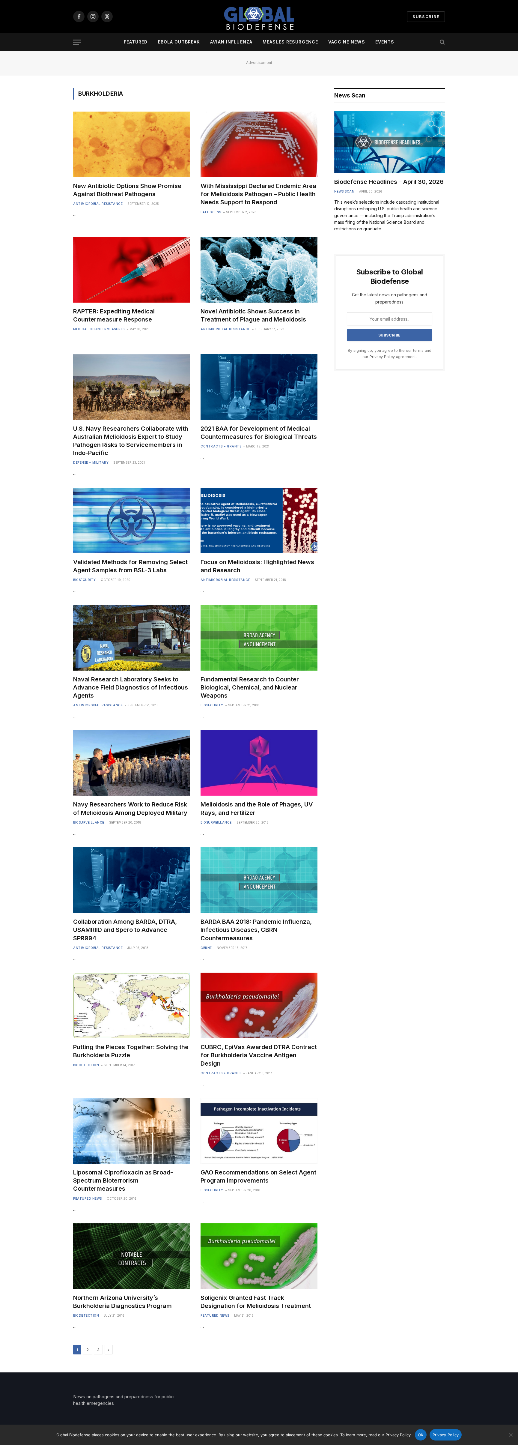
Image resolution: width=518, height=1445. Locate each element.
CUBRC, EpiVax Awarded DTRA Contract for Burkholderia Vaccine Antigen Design (259, 1055)
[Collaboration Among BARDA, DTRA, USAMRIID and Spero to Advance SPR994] (131, 880)
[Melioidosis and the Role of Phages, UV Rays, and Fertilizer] (259, 763)
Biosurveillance (88, 822)
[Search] (442, 42)
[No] (511, 1435)
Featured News (87, 1198)
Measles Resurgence (290, 41)
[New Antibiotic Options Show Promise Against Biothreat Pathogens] (131, 144)
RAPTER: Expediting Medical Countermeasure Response (114, 315)
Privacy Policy (382, 357)
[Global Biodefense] (259, 16)
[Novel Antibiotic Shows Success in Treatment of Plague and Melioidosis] (259, 270)
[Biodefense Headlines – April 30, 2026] (389, 142)
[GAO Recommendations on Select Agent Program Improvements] (259, 1131)
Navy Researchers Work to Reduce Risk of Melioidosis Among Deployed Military (130, 808)
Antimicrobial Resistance (98, 203)
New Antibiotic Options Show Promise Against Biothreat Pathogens (127, 190)
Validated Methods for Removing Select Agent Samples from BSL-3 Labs (130, 566)
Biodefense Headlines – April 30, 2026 (389, 181)
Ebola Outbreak (179, 41)
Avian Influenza (231, 41)
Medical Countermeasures (99, 329)
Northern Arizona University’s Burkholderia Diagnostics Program (122, 1301)
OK (421, 1434)
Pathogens (211, 212)
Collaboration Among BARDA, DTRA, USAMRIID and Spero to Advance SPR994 (125, 929)
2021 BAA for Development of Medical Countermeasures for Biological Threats (259, 432)
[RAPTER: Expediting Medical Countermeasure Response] (131, 270)
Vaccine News (346, 41)
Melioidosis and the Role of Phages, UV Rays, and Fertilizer (257, 808)
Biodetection (86, 1065)
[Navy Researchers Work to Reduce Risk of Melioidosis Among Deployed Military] (131, 763)
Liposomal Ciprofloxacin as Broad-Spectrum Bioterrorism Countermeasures (123, 1180)
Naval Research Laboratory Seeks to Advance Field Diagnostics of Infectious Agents (130, 687)
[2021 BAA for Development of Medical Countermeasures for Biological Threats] (259, 387)
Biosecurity (84, 580)
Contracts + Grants (221, 446)
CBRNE (206, 948)
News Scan (344, 191)
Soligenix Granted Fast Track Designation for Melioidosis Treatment (256, 1301)
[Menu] (77, 42)
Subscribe (425, 16)
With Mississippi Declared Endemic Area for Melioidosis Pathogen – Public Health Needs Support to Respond (258, 194)
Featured (136, 41)
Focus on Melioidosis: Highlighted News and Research (257, 566)
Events (384, 41)
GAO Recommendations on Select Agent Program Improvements (258, 1176)
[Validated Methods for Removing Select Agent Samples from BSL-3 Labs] (131, 520)
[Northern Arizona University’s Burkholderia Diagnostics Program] (131, 1256)
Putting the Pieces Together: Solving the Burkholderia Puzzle (131, 1051)
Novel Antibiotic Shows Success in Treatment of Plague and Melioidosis (253, 315)
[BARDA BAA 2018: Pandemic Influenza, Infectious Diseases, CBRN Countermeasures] (259, 880)
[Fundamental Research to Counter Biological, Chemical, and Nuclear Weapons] (259, 638)
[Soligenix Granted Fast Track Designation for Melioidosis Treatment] (259, 1256)
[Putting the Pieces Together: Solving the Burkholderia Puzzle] (131, 1005)
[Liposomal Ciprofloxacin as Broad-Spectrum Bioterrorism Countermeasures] (131, 1131)
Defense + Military (91, 462)
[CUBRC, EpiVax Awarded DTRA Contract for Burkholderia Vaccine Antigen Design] (259, 1005)
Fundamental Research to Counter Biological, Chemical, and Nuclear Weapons (250, 687)
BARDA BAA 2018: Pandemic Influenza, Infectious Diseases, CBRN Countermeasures (256, 929)
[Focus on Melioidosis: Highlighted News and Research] (259, 520)
